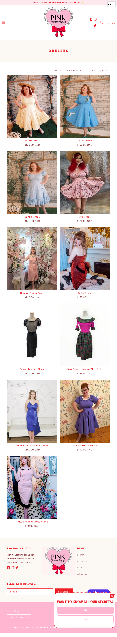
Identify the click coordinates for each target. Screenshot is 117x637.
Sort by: (58, 70)
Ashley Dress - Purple (85, 445)
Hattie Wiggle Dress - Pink (32, 521)
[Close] (111, 595)
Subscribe (64, 591)
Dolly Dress (85, 293)
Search (80, 554)
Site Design (41, 627)
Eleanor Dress (84, 140)
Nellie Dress (32, 140)
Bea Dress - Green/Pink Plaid (84, 369)
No (85, 619)
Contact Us (82, 561)
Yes (85, 610)
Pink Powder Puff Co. (24, 627)
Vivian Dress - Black (32, 369)
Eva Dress (85, 217)
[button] (3, 22)
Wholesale (82, 574)
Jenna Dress (32, 217)
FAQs (79, 567)
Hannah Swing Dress (32, 293)
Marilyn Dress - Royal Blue (32, 445)
